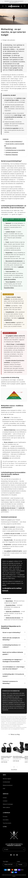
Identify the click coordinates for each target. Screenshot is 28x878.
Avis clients (5, 819)
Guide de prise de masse (13, 617)
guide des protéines (10, 279)
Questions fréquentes (12, 154)
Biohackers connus (11, 148)
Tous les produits (7, 823)
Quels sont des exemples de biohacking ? (11, 638)
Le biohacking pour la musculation (15, 150)
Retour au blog (15, 734)
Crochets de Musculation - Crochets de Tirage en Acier (6, 757)
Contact (5, 797)
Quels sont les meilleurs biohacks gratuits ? (13, 653)
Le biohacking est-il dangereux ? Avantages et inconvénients (12, 660)
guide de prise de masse (8, 508)
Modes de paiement (7, 785)
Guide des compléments (13, 611)
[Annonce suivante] (25, 1)
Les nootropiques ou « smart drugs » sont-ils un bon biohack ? (14, 668)
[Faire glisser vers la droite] (17, 766)
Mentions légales (7, 778)
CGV (4, 788)
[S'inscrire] (23, 849)
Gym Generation (8, 874)
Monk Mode (9, 601)
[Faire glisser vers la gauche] (10, 766)
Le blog (4, 826)
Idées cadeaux (6, 807)
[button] (2, 6)
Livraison (5, 800)
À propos (5, 816)
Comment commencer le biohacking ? (10, 682)
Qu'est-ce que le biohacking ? (14, 141)
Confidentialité (6, 782)
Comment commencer (12, 152)
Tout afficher (14, 769)
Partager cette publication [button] (9, 40)
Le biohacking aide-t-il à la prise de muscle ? (13, 675)
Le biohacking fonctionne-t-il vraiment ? (11, 646)
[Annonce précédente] (2, 1)
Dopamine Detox (9, 287)
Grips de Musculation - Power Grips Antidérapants (19, 757)
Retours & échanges (8, 804)
